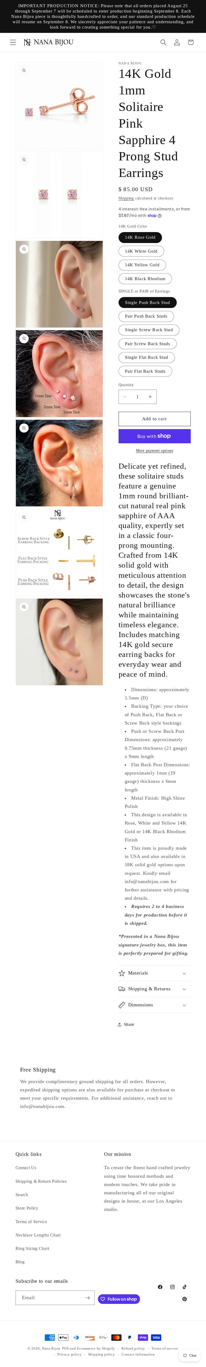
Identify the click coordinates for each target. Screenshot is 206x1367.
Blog (20, 1262)
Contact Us (26, 1167)
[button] (13, 42)
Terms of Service (31, 1221)
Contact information (138, 1354)
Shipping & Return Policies (41, 1181)
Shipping (126, 198)
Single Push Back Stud (147, 302)
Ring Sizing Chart (32, 1248)
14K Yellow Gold (142, 265)
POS (65, 1348)
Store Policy (27, 1208)
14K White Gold (141, 251)
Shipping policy (101, 1354)
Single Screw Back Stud (149, 330)
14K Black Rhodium (145, 278)
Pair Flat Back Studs (145, 371)
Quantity (126, 385)
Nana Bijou (51, 1348)
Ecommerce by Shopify (96, 1348)
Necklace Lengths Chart (38, 1235)
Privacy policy (69, 1354)
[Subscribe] (88, 1298)
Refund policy (133, 1348)
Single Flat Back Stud (146, 357)
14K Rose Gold (140, 237)
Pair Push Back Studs (146, 316)
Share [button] (129, 1024)
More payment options (154, 451)
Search (22, 1194)
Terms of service (165, 1348)
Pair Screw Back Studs (147, 343)
